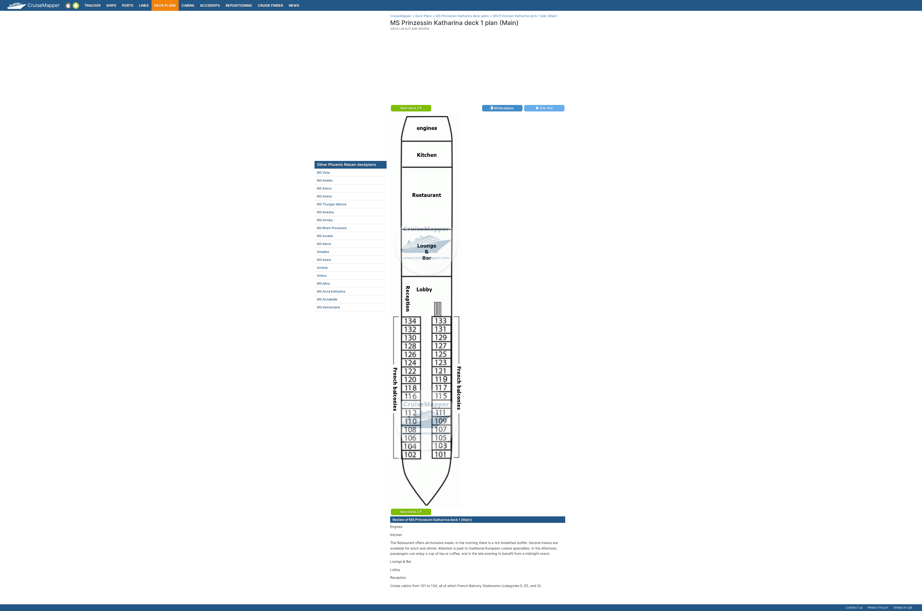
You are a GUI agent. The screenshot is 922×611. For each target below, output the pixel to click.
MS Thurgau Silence (331, 204)
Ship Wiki (546, 108)
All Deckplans (503, 108)
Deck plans (165, 5)
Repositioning (239, 5)
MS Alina (323, 283)
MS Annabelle (327, 299)
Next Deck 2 (409, 108)
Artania (322, 267)
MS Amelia (324, 180)
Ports (127, 5)
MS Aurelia (325, 236)
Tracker (93, 5)
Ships (111, 5)
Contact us (854, 607)
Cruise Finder (270, 5)
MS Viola (323, 172)
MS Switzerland (328, 307)
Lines (144, 5)
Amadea (323, 252)
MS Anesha (325, 212)
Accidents (210, 5)
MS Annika (325, 220)
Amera (322, 275)
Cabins (188, 5)
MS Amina (324, 196)
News (294, 5)
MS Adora (324, 188)
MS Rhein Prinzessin (332, 228)
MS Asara (324, 260)
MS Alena (324, 244)
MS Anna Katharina (331, 291)
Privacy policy (877, 607)
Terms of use (902, 607)
